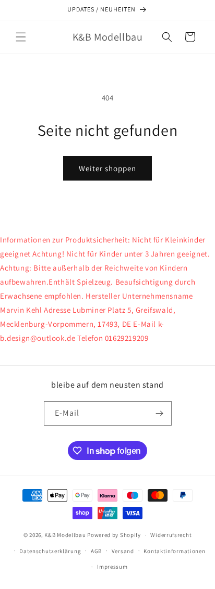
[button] (20, 36)
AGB (96, 551)
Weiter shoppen (107, 168)
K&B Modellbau (65, 535)
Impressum (112, 566)
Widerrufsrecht (171, 535)
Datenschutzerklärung (50, 551)
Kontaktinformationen (174, 551)
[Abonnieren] (159, 413)
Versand (123, 551)
